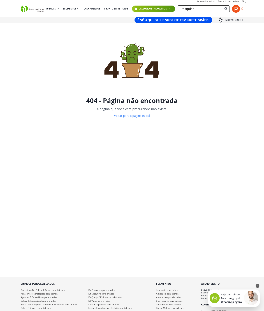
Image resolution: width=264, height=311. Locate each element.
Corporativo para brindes (168, 304)
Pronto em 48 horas (116, 8)
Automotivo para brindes (168, 297)
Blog (244, 1)
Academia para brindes (167, 290)
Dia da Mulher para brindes (170, 308)
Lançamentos (92, 8)
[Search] (226, 9)
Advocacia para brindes (168, 293)
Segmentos (70, 8)
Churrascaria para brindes (169, 300)
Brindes (51, 8)
